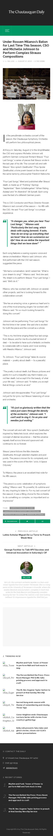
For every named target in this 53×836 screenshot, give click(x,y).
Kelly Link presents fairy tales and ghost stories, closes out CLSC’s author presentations (32, 730)
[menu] (6, 30)
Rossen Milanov (35, 514)
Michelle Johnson (14, 514)
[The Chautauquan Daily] (26, 12)
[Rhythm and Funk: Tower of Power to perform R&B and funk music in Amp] (8, 664)
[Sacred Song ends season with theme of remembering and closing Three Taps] (8, 704)
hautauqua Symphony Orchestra (22, 511)
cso (31, 508)
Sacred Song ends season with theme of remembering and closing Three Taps (32, 705)
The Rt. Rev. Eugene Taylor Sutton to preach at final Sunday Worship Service (33, 692)
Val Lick (10, 61)
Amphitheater (18, 508)
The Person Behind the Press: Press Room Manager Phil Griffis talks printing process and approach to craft (27, 798)
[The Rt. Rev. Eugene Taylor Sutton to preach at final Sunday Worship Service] (8, 691)
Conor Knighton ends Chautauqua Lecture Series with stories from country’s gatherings (32, 717)
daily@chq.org (11, 768)
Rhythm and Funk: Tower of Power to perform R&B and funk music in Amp (32, 665)
